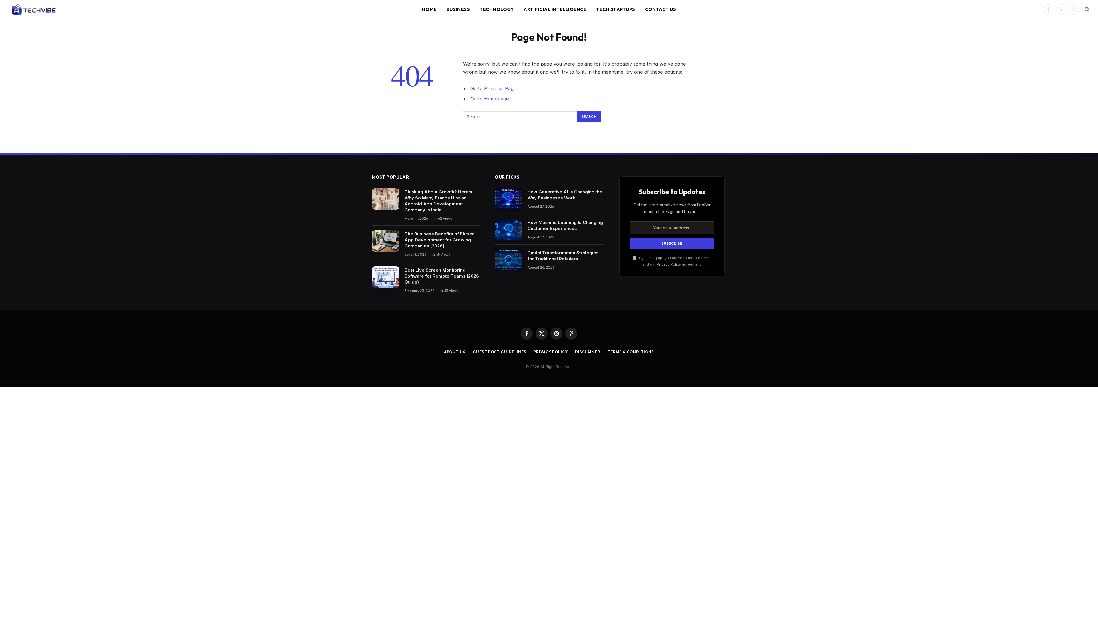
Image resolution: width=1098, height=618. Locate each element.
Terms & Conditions (631, 352)
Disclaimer (587, 352)
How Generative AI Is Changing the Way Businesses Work (565, 195)
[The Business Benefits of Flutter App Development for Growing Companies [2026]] (385, 241)
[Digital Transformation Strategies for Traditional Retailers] (508, 260)
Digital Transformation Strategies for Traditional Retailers (563, 256)
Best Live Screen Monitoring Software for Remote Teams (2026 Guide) (442, 276)
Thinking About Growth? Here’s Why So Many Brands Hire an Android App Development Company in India (438, 201)
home (429, 9)
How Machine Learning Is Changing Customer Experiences (565, 225)
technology (497, 9)
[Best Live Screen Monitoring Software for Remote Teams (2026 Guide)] (385, 277)
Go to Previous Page (493, 88)
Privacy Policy (669, 264)
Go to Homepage (489, 99)
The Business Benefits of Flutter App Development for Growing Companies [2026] (439, 240)
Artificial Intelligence (555, 9)
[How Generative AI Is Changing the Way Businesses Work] (508, 199)
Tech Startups (615, 9)
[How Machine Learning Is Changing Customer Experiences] (508, 229)
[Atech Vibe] (33, 9)
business (458, 9)
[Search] (1086, 9)
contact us (660, 9)
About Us (455, 352)
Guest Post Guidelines (499, 352)
